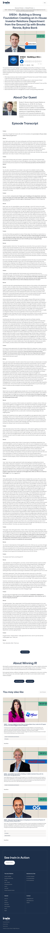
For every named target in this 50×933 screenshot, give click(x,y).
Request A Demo (9, 862)
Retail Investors (7, 835)
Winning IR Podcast (29, 8)
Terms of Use (5, 926)
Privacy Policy (5, 924)
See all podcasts (43, 692)
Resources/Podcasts (19, 8)
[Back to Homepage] (6, 2)
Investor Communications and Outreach (12, 736)
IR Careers (6, 833)
